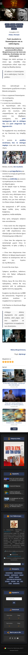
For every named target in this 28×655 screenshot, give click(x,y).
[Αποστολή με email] (8, 362)
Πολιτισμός (19, 26)
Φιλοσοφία (16, 35)
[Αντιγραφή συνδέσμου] (10, 362)
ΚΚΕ (18, 581)
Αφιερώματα (14, 575)
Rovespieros (9, 573)
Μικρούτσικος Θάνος (11, 26)
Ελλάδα (17, 577)
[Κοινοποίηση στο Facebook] (3, 362)
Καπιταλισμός (19, 24)
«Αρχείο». (14, 553)
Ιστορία (7, 581)
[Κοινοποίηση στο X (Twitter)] (6, 362)
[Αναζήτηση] (22, 564)
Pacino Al (7, 24)
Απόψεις (11, 35)
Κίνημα (13, 581)
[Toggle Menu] (1, 3)
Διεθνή (11, 577)
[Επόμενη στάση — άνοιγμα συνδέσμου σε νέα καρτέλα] (14, 454)
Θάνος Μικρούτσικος (18, 350)
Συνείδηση (14, 29)
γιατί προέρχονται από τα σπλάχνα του (14, 121)
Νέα (22, 581)
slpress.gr (22, 354)
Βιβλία (21, 575)
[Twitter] (12, 638)
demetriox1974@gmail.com (14, 556)
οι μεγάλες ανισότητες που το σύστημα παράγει (14, 142)
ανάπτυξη (13, 179)
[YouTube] (17, 638)
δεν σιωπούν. (18, 167)
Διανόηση (13, 24)
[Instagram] (15, 638)
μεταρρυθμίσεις (16, 171)
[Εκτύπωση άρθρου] (13, 362)
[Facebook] (10, 638)
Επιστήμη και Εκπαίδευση (14, 579)
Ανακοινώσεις (18, 573)
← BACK (14, 429)
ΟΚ (14, 602)
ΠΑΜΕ (10, 583)
